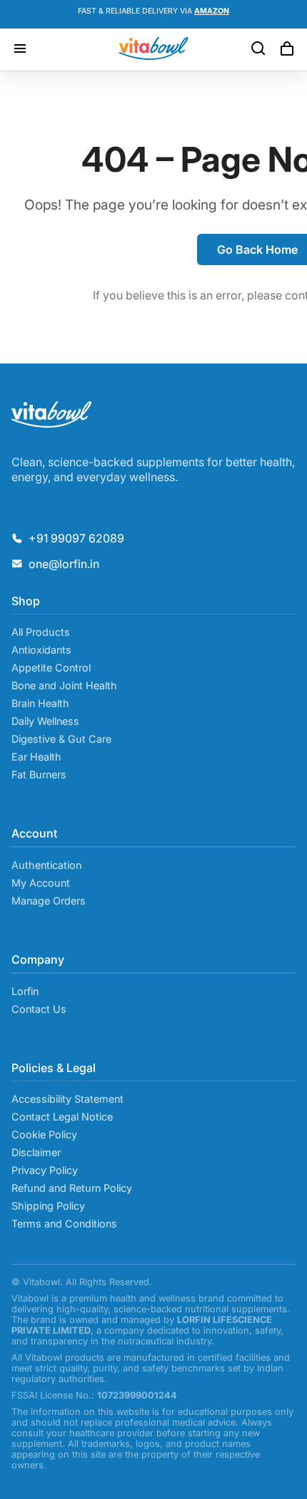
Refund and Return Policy (71, 1188)
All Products (40, 632)
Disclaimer (36, 1152)
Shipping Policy (48, 1206)
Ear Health (36, 757)
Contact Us (38, 1009)
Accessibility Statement (67, 1099)
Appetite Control (51, 667)
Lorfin (25, 991)
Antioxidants (41, 650)
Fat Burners (38, 774)
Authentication (46, 865)
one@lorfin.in (64, 564)
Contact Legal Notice (62, 1117)
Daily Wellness (45, 721)
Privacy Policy (44, 1170)
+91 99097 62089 (76, 538)
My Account (40, 883)
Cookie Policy (44, 1134)
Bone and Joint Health (64, 685)
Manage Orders (48, 901)
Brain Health (40, 703)
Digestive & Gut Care (61, 739)
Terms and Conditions (64, 1223)
